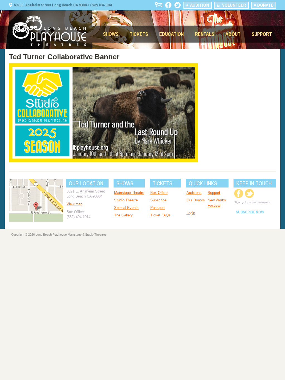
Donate (264, 5)
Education (171, 34)
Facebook (168, 5)
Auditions (194, 193)
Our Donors (195, 200)
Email (158, 4)
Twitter (177, 5)
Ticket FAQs (160, 215)
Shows (111, 34)
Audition (198, 5)
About (232, 34)
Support (262, 34)
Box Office (159, 193)
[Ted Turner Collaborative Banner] (103, 161)
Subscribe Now (250, 211)
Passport (157, 208)
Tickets (139, 34)
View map (74, 204)
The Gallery (123, 215)
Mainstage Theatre (129, 193)
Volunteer (233, 5)
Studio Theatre (126, 200)
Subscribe (158, 200)
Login (190, 213)
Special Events (126, 208)
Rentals (204, 34)
